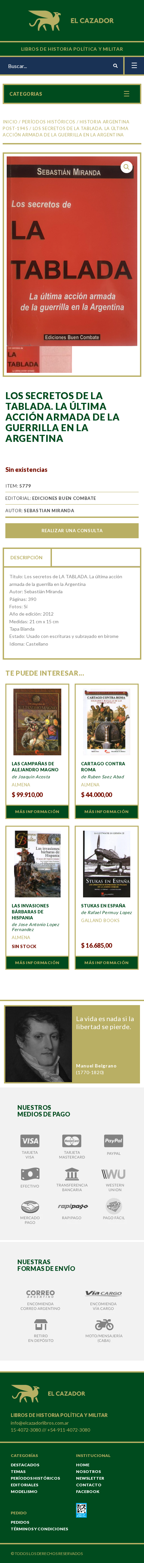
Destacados (25, 1464)
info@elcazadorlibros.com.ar (40, 1423)
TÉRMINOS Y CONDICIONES (39, 1528)
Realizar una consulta (72, 530)
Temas (18, 1471)
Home (82, 1464)
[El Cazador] (72, 20)
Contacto (88, 1484)
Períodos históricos (48, 121)
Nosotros (88, 1471)
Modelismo (24, 1491)
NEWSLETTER (90, 1478)
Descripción (26, 557)
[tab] (27, 557)
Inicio (10, 121)
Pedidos (20, 1522)
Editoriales (24, 1484)
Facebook (87, 1491)
